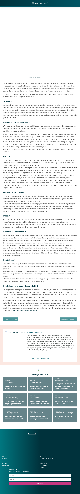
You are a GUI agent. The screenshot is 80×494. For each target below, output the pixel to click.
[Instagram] (42, 354)
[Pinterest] (46, 488)
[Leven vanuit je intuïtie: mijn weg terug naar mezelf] (15, 399)
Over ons (4, 458)
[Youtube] (31, 488)
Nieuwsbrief (5, 465)
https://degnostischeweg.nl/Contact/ (24, 310)
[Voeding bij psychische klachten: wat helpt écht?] (15, 415)
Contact (4, 463)
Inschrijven (40, 483)
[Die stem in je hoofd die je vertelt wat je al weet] (40, 384)
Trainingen (43, 465)
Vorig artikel (11, 319)
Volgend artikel (67, 319)
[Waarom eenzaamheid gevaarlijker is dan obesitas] (40, 415)
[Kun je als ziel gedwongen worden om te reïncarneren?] (40, 399)
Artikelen (43, 456)
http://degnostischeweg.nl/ (40, 358)
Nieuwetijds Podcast (46, 458)
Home (3, 456)
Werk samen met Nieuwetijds (10, 461)
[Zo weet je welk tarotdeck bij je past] (15, 384)
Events (42, 461)
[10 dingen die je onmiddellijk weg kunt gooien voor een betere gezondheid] (65, 384)
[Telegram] (42, 488)
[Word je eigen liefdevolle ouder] (65, 415)
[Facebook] (37, 354)
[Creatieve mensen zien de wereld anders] (65, 399)
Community (43, 463)
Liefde (42, 467)
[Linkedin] (40, 488)
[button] (75, 4)
